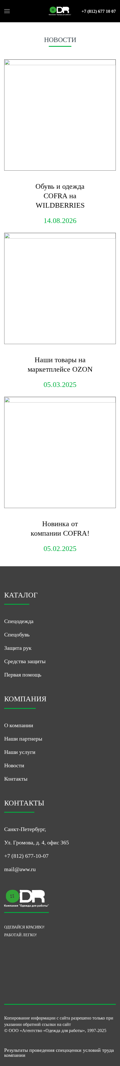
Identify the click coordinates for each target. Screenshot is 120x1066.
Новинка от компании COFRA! (60, 528)
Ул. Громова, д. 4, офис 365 (36, 842)
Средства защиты (24, 661)
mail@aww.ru (20, 869)
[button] (7, 11)
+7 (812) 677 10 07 (98, 11)
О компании (18, 725)
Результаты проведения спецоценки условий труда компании (59, 1053)
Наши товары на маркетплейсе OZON (60, 364)
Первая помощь (22, 675)
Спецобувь (17, 634)
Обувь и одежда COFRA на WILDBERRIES (60, 195)
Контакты (15, 779)
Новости (14, 765)
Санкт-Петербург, (25, 829)
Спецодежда (18, 621)
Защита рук (18, 648)
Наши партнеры (23, 739)
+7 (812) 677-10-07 (26, 856)
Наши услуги (19, 752)
